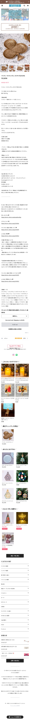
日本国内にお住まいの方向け (15, 329)
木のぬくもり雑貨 (5, 615)
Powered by (13, 705)
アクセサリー (4, 593)
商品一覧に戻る (15, 556)
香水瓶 (2, 584)
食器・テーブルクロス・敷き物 (8, 588)
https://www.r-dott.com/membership (11, 217)
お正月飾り (3, 620)
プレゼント (3, 629)
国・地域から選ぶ (5, 575)
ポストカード (4, 602)
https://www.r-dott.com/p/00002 (10, 236)
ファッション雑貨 (5, 579)
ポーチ (2, 597)
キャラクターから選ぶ (6, 611)
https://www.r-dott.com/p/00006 (10, 223)
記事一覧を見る (15, 660)
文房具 (2, 606)
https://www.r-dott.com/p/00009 (10, 229)
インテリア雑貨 (4, 570)
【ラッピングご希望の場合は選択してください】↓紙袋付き (14, 311)
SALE (2, 624)
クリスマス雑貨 (4, 566)
